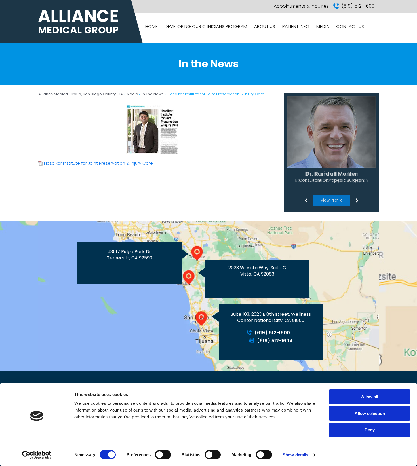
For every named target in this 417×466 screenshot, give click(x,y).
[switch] (163, 454)
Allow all (369, 396)
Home (151, 26)
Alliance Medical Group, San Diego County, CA (81, 94)
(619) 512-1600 (358, 6)
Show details (295, 454)
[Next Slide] (357, 200)
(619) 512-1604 (275, 341)
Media (322, 26)
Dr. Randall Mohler (331, 173)
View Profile (332, 200)
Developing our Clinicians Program (206, 26)
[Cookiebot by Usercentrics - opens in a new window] (37, 455)
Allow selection (370, 413)
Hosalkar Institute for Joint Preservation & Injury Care (98, 163)
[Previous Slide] (306, 200)
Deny (370, 429)
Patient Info (295, 26)
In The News (153, 94)
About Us (264, 26)
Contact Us (350, 26)
